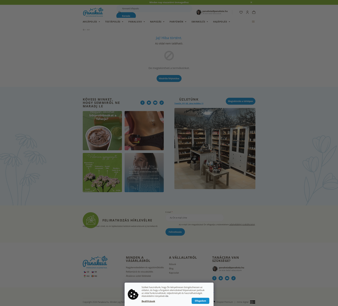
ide (166, 296)
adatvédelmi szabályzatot (242, 224)
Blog (171, 268)
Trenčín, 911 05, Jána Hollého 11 (188, 103)
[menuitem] (93, 22)
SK (96, 271)
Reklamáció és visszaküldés (139, 271)
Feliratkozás (175, 231)
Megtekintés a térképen (240, 101)
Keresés (126, 15)
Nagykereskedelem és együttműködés (145, 267)
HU (88, 276)
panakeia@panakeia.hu (231, 267)
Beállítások (148, 301)
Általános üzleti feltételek (138, 275)
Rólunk (172, 264)
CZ (88, 271)
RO (95, 276)
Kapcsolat (174, 272)
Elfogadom (200, 300)
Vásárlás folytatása (169, 78)
